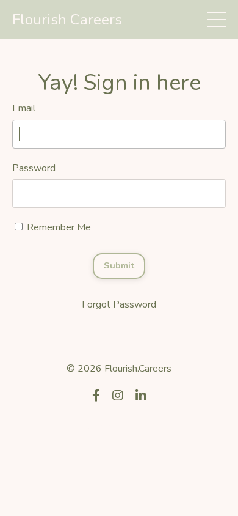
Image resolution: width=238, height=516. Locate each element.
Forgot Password (119, 304)
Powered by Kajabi (119, 426)
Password (34, 168)
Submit (119, 265)
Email (23, 108)
